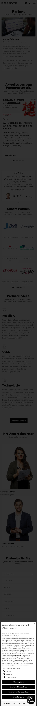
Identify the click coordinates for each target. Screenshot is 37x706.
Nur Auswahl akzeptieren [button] (18, 687)
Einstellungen (6, 703)
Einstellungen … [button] (18, 697)
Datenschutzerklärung (26, 650)
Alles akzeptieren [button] (18, 682)
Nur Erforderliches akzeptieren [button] (19, 692)
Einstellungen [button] (18, 655)
